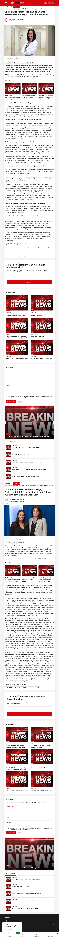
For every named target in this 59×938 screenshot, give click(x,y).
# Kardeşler (30, 256)
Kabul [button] (18, 932)
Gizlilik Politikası (7, 932)
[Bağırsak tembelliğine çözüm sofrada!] (42, 349)
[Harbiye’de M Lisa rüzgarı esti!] (29, 455)
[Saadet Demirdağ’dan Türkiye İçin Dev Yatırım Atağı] (29, 462)
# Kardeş (22, 256)
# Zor (37, 687)
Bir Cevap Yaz (10, 367)
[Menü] (6, 2)
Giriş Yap (20, 401)
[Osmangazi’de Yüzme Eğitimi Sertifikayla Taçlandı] (29, 447)
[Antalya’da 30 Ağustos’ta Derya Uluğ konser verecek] (29, 422)
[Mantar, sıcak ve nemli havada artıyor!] (17, 349)
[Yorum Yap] (18, 62)
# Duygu (15, 256)
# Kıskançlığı (40, 256)
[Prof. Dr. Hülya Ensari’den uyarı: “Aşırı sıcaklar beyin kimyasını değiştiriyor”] (46, 91)
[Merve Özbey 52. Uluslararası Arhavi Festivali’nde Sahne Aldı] (29, 469)
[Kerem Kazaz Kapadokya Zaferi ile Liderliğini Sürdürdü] (29, 854)
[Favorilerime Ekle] (15, 62)
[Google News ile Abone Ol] (10, 58)
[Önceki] (5, 422)
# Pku (24, 687)
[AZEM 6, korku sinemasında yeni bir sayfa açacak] (29, 476)
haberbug (11, 19)
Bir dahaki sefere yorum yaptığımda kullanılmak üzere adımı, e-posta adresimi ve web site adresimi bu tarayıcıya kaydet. (30, 397)
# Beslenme (9, 687)
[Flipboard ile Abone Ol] (18, 58)
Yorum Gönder (10, 401)
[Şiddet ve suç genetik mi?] (42, 328)
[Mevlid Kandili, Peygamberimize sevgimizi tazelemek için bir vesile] (13, 91)
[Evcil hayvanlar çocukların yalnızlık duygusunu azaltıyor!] (29, 91)
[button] (45, 2)
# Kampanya (18, 687)
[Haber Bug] (17, 2)
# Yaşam (31, 687)
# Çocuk (8, 256)
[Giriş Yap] (49, 2)
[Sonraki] (53, 422)
